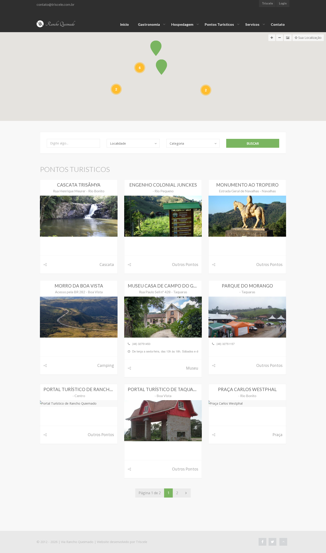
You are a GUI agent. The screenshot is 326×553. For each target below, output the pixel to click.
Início (124, 24)
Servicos (252, 24)
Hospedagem (182, 24)
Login (283, 3)
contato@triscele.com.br (56, 4)
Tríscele (141, 542)
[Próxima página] (186, 493)
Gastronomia (149, 24)
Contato (278, 24)
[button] (161, 67)
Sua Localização (309, 37)
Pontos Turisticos (219, 24)
